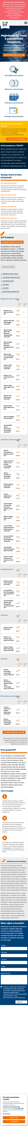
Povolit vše (14, 1117)
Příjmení (4, 952)
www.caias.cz (16, 14)
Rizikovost (25, 304)
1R (17, 298)
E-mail (3, 966)
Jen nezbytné (14, 1121)
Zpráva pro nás (5, 973)
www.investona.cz (14, 17)
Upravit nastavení (6, 1113)
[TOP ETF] (5, 24)
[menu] (25, 22)
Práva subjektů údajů (19, 1108)
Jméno (3, 945)
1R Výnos (20, 304)
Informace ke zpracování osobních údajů (11, 1106)
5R (18, 301)
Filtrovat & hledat (8, 267)
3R (19, 298)
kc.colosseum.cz (8, 848)
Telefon (3, 959)
